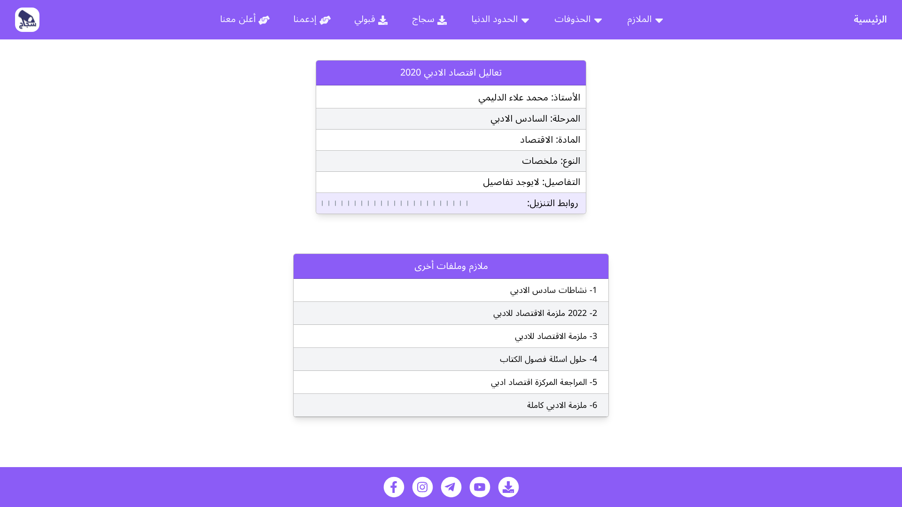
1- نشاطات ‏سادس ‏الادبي (553, 290)
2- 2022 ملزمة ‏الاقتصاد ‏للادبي (545, 313)
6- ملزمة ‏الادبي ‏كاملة (562, 405)
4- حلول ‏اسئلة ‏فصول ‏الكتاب (548, 359)
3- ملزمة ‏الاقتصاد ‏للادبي (556, 336)
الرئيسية (870, 20)
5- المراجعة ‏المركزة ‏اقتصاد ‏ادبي (544, 382)
